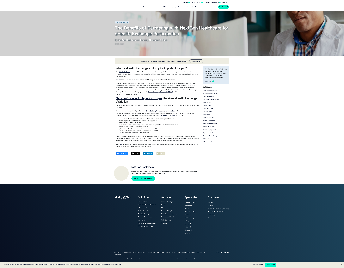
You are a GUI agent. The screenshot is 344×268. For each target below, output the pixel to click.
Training (164, 223)
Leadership (211, 215)
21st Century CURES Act (168, 115)
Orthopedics (189, 221)
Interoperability (207, 111)
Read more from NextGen (143, 178)
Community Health (208, 96)
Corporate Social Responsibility (218, 208)
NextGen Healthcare (142, 167)
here (120, 80)
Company (172, 7)
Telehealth (206, 139)
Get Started (223, 7)
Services (155, 7)
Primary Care (189, 224)
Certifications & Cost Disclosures (166, 252)
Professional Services (168, 217)
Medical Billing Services (169, 211)
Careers (210, 205)
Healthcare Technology (210, 90)
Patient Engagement (209, 130)
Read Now (208, 81)
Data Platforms (143, 202)
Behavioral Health (190, 202)
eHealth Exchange (124, 72)
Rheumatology (189, 230)
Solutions (146, 7)
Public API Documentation (147, 223)
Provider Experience (209, 126)
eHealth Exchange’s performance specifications (160, 111)
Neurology (188, 215)
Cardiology (188, 205)
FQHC (187, 208)
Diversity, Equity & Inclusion (217, 212)
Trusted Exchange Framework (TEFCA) (160, 92)
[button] (215, 7)
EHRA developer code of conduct (186, 252)
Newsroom (211, 218)
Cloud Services (166, 208)
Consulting (165, 205)
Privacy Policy (201, 252)
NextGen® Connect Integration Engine (139, 98)
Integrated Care (208, 108)
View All (187, 233)
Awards (210, 202)
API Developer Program (146, 226)
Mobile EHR (206, 114)
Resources (181, 7)
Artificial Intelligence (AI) (210, 93)
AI (195, 7)
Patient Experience (209, 120)
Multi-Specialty (190, 212)
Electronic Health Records (211, 99)
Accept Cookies (270, 264)
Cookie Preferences (258, 264)
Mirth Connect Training (169, 214)
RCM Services (166, 220)
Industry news (207, 105)
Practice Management (210, 123)
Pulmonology (189, 227)
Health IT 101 (207, 102)
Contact (190, 7)
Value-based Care (208, 142)
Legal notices (117, 254)
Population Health (208, 133)
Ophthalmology (190, 218)
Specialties (163, 7)
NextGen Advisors (208, 117)
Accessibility (151, 252)
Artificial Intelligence (168, 202)
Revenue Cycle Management (212, 136)
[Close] (341, 265)
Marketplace (142, 220)
